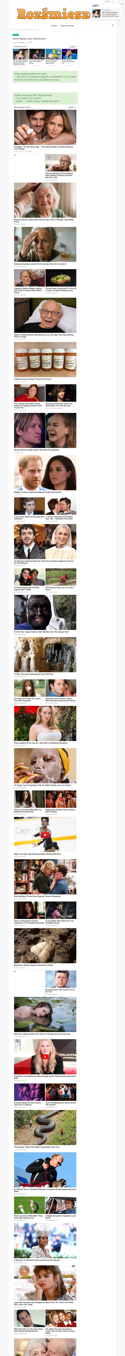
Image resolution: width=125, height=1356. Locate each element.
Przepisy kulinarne (67, 26)
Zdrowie (54, 26)
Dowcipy (15, 34)
